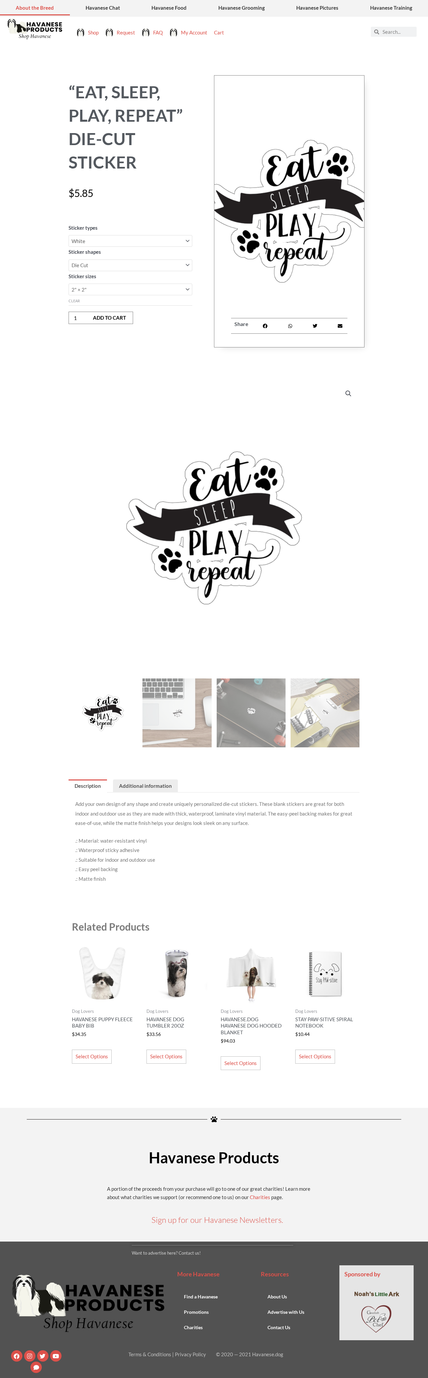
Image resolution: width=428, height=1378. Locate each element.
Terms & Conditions (149, 1354)
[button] (265, 325)
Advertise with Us (286, 1312)
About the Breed (35, 8)
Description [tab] (88, 786)
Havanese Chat (103, 8)
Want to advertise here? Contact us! (166, 1253)
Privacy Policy (190, 1354)
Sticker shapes (85, 252)
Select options (92, 1056)
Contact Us (279, 1327)
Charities (260, 1197)
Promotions (196, 1312)
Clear (74, 301)
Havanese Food (169, 8)
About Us (277, 1296)
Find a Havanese (201, 1296)
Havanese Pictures (317, 8)
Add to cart (109, 318)
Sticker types (83, 228)
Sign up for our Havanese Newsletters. (217, 1220)
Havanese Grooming (241, 8)
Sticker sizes (82, 276)
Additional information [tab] (145, 786)
